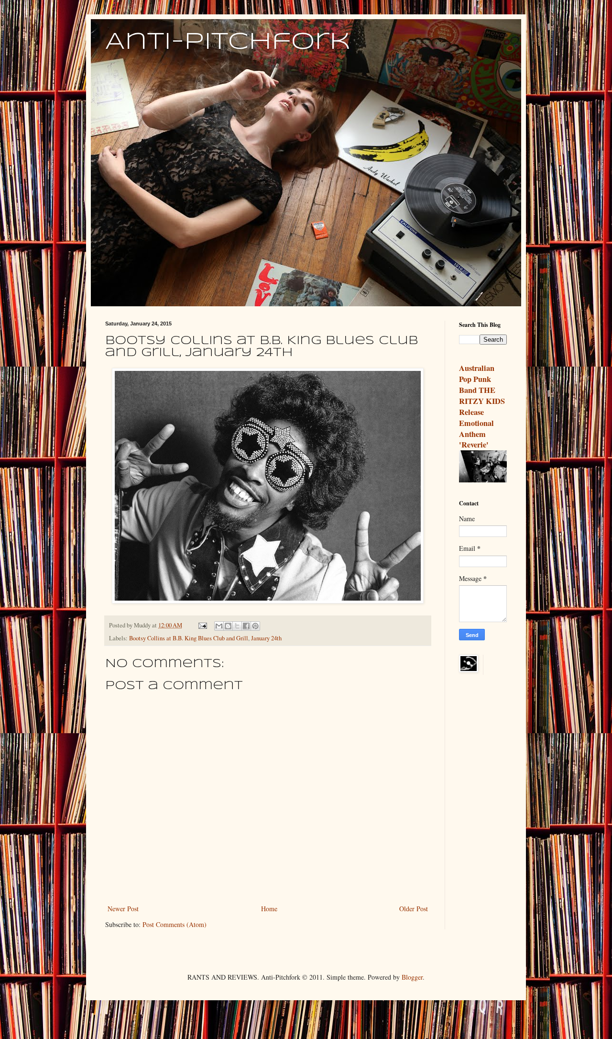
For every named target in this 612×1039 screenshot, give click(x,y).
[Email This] (219, 626)
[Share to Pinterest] (255, 626)
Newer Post (123, 908)
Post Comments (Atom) (174, 924)
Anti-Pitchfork (227, 42)
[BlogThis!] (228, 626)
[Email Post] (202, 625)
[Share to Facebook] (246, 626)
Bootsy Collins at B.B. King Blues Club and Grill (188, 638)
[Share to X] (237, 626)
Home (269, 908)
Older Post (413, 908)
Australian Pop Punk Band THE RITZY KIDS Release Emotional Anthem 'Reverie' (482, 406)
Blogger (412, 977)
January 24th (266, 638)
